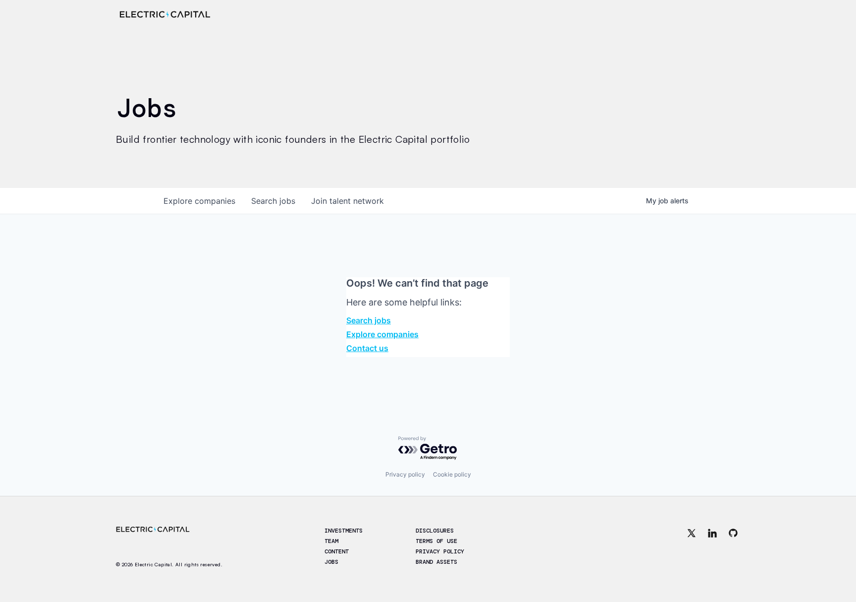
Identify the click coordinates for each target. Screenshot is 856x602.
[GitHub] (733, 547)
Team (331, 541)
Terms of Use (436, 541)
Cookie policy (452, 474)
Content (336, 551)
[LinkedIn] (712, 547)
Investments (343, 530)
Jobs (331, 561)
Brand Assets (436, 561)
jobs (273, 201)
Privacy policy (405, 474)
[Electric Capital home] (165, 14)
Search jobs (368, 320)
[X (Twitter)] (691, 547)
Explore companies (382, 334)
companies (199, 201)
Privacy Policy (440, 551)
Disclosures (435, 530)
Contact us (367, 348)
